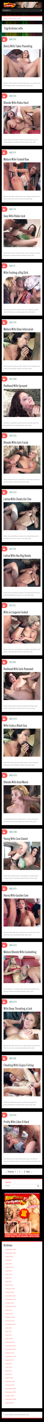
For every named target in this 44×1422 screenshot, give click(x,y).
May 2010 (8, 1371)
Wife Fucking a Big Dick (16, 272)
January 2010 (9, 1385)
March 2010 (9, 1378)
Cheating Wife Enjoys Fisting (19, 1065)
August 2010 (9, 1360)
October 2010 (9, 1353)
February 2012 (10, 1317)
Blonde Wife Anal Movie (16, 782)
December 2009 (10, 1388)
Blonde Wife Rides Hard (16, 102)
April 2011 (8, 1335)
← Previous (9, 1171)
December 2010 (10, 1346)
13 (24, 1171)
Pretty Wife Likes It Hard (16, 1121)
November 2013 (10, 1299)
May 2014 (8, 1278)
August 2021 (9, 1256)
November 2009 (10, 1392)
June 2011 (8, 1328)
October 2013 (9, 1303)
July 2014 (8, 1271)
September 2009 (10, 1399)
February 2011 (10, 1342)
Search (8, 1182)
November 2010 (10, 1349)
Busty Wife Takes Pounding (18, 46)
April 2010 (8, 1374)
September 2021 (10, 1253)
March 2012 (9, 1314)
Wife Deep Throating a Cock (18, 1008)
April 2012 (8, 1310)
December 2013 (10, 1296)
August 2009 (9, 1403)
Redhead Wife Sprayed (15, 385)
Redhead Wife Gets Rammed (18, 669)
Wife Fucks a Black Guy (15, 725)
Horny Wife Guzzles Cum (16, 895)
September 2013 (10, 1306)
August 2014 (9, 1267)
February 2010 (10, 1381)
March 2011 (9, 1338)
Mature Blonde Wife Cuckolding (20, 952)
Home (5, 18)
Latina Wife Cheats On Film (17, 499)
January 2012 (9, 1321)
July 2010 (8, 1363)
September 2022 (10, 1249)
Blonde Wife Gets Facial (16, 442)
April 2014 (8, 1281)
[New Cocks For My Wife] (22, 5)
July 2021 (8, 1260)
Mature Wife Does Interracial (18, 329)
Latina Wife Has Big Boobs (17, 555)
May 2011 (8, 1331)
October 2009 (9, 1396)
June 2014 (8, 1274)
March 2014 (9, 1285)
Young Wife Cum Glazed (16, 838)
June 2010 (8, 1367)
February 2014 (10, 1289)
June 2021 (8, 1264)
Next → (30, 1171)
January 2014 (9, 1292)
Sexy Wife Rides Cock (14, 216)
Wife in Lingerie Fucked (16, 612)
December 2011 (10, 1324)
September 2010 (10, 1356)
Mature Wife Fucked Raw (16, 159)
